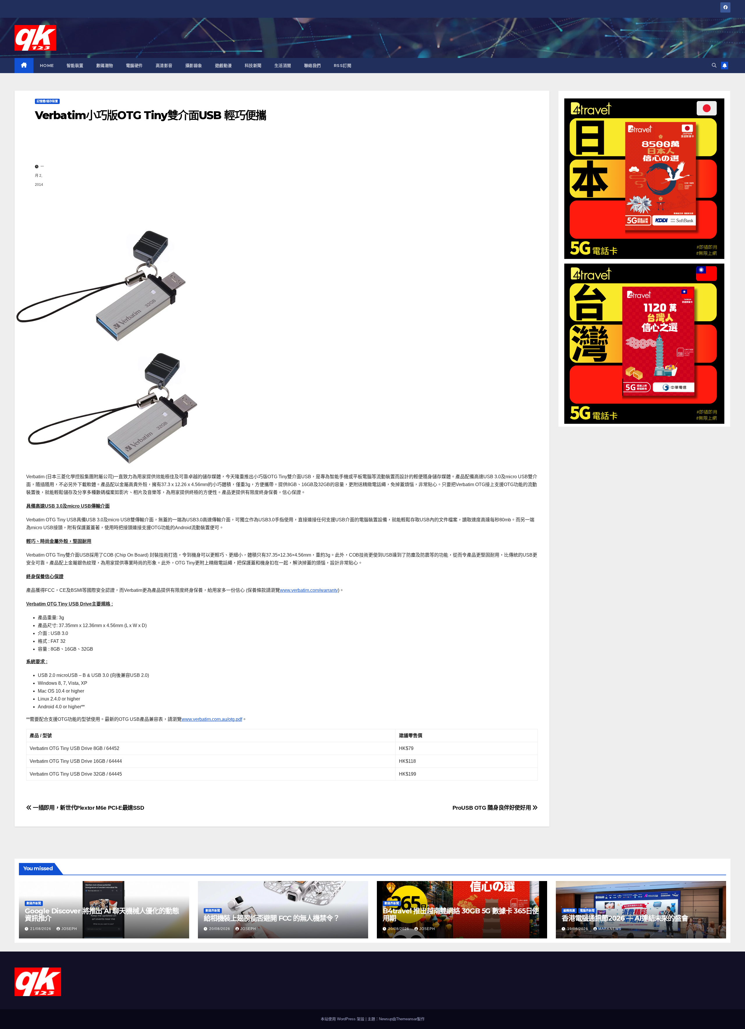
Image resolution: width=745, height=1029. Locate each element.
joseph (69, 929)
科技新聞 (253, 65)
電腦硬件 (134, 65)
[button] (714, 65)
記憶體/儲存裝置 (47, 101)
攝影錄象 (193, 65)
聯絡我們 (312, 65)
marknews (609, 929)
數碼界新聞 (33, 903)
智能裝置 (75, 65)
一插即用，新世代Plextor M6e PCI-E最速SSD (88, 808)
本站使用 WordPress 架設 (343, 1019)
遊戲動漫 (223, 65)
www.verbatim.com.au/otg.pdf (212, 719)
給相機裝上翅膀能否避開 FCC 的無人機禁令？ (271, 918)
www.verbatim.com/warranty (309, 590)
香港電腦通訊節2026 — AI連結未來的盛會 (625, 918)
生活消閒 (282, 65)
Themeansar (406, 1019)
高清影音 (164, 65)
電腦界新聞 (587, 910)
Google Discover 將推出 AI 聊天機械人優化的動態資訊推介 (102, 914)
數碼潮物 (104, 65)
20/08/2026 (220, 929)
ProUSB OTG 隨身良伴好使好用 (492, 808)
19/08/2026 (578, 929)
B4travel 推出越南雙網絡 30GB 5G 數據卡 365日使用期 (461, 914)
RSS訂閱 (343, 65)
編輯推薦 (569, 910)
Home (47, 65)
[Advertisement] (288, 175)
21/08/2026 (41, 929)
